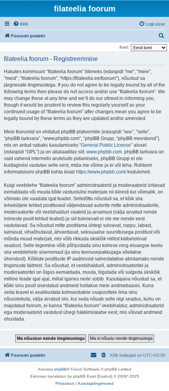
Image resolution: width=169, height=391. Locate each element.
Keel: (124, 47)
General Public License (106, 145)
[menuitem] (20, 24)
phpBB (60, 369)
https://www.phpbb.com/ (101, 172)
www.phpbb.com (104, 152)
